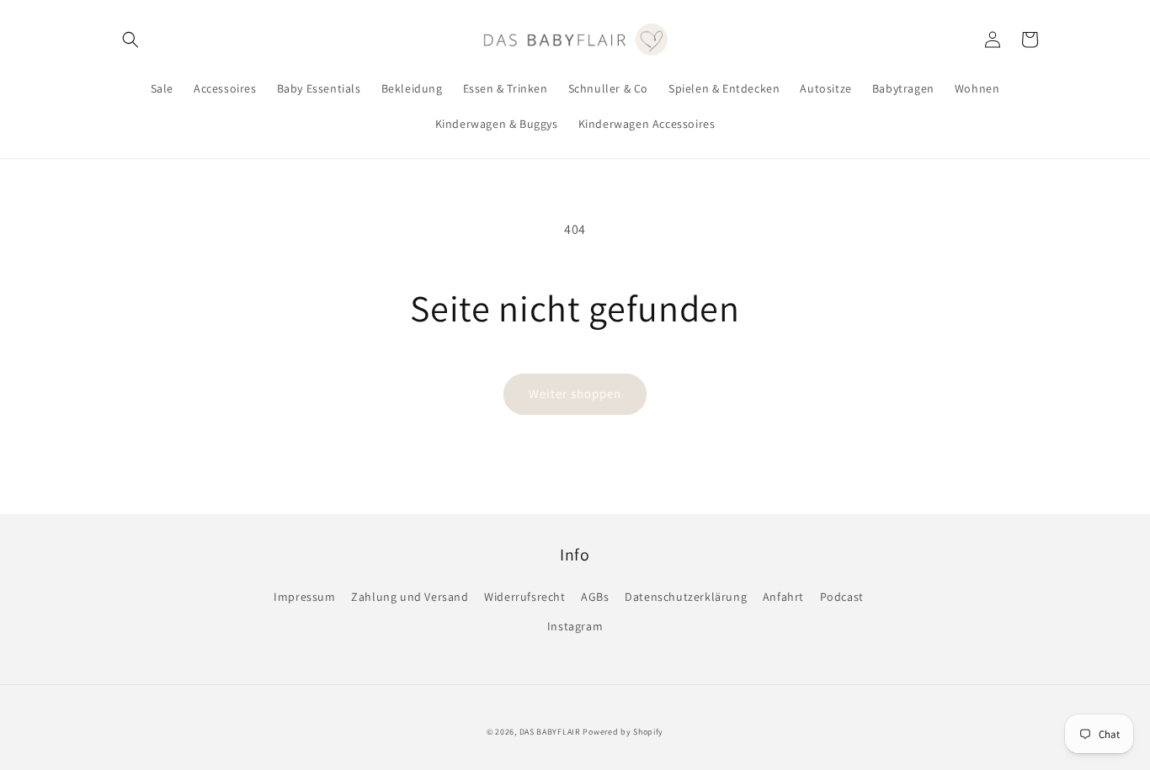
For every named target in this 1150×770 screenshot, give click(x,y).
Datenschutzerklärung (686, 596)
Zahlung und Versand (409, 596)
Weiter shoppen (575, 393)
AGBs (595, 596)
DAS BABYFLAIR (550, 731)
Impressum (304, 596)
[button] (130, 39)
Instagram (575, 626)
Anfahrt (783, 596)
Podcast (842, 596)
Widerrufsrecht (524, 596)
